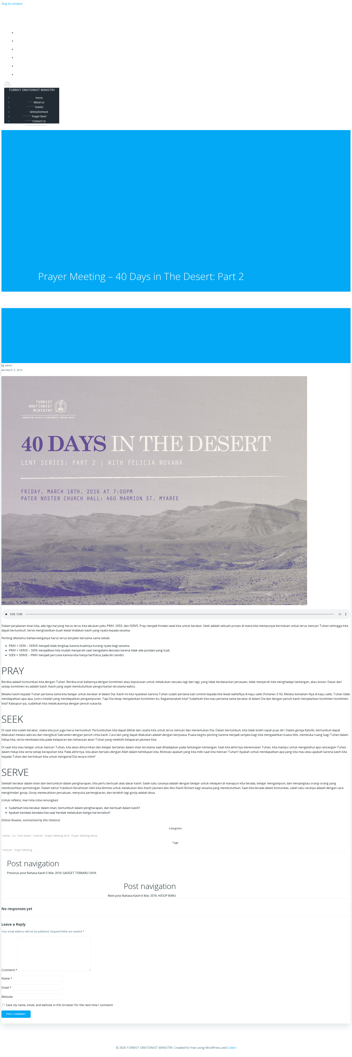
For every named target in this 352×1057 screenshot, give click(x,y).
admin (8, 365)
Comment (9, 970)
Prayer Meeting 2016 (57, 835)
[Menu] (176, 85)
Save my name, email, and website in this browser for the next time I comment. (59, 1005)
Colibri (231, 1048)
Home (180, 32)
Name (6, 978)
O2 (14, 835)
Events (180, 49)
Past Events (24, 835)
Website (7, 997)
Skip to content (11, 4)
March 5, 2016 (13, 370)
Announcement (179, 57)
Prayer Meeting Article (84, 835)
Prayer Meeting (23, 850)
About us (179, 41)
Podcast (38, 835)
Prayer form (179, 66)
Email (6, 988)
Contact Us (179, 74)
